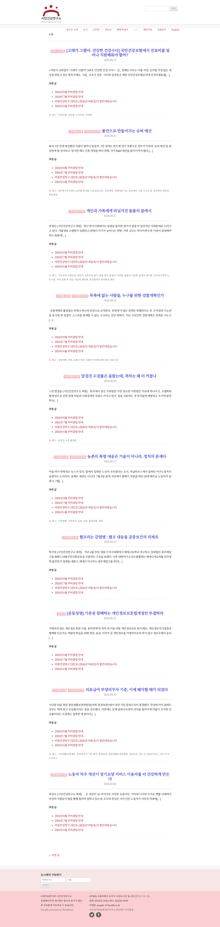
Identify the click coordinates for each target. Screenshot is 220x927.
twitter (91, 914)
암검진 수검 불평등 (67, 440)
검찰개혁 (62, 360)
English (175, 30)
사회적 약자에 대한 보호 (97, 360)
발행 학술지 (122, 30)
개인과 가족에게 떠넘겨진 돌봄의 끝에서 (119, 211)
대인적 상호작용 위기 (87, 275)
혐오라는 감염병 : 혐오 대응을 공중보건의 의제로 (118, 537)
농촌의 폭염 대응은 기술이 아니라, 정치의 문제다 (126, 456)
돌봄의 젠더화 (146, 275)
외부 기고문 (57, 51)
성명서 (61, 613)
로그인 (149, 4)
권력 (70, 360)
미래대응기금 (120, 191)
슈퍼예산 (133, 191)
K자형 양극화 (82, 191)
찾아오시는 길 (142, 896)
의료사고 (114, 360)
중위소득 (133, 754)
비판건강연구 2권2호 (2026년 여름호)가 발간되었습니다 (86, 101)
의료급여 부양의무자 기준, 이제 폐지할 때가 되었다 (127, 690)
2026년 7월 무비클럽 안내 (69, 96)
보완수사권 (78, 360)
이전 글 (54, 855)
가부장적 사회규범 (67, 275)
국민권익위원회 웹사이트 (101, 910)
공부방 (96, 30)
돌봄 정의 (103, 275)
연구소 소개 (72, 30)
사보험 (88, 115)
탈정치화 (93, 521)
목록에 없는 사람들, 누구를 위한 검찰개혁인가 (127, 295)
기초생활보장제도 (67, 754)
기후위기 (72, 521)
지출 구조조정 (145, 191)
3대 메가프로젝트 (66, 191)
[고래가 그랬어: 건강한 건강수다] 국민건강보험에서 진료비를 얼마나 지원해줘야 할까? (118, 53)
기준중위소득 (96, 191)
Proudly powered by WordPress (57, 910)
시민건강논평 (92, 131)
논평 (136, 30)
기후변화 (62, 521)
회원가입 (147, 30)
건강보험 (62, 115)
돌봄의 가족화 (116, 275)
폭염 (101, 521)
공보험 (71, 115)
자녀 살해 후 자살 (65, 279)
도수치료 (80, 115)
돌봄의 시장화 (131, 275)
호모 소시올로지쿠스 (149, 754)
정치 (85, 521)
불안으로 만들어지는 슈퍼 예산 (127, 131)
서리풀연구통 (76, 211)
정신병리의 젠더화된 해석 (101, 279)
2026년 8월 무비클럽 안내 (69, 92)
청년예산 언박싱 (161, 191)
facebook (98, 914)
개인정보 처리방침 (124, 910)
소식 (85, 30)
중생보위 (102, 754)
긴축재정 (109, 191)
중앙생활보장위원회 (118, 754)
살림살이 (161, 30)
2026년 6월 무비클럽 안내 (69, 106)
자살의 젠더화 (81, 279)
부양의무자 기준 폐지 (87, 754)
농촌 (80, 521)
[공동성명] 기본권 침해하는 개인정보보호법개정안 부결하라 (115, 613)
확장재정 (53, 195)
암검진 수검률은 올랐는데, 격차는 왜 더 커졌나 (118, 376)
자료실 (108, 30)
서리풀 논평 (75, 131)
